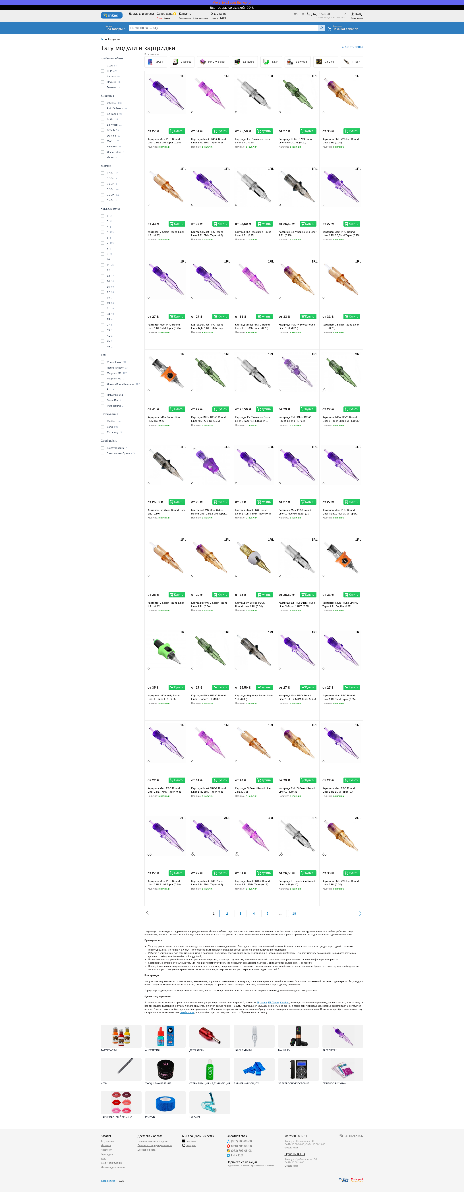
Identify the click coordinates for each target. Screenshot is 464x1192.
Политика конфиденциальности (155, 1145)
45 (110, 341)
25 (110, 319)
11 (110, 264)
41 (110, 335)
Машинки (284, 1050)
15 (110, 286)
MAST (113, 141)
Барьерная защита (246, 1083)
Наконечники (243, 1050)
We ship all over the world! (232, 2)
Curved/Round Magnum (123, 384)
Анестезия (152, 1050)
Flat (110, 389)
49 (110, 346)
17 (110, 292)
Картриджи (329, 1050)
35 (110, 330)
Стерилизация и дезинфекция (209, 1083)
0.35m (113, 194)
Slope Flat (114, 400)
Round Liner (116, 362)
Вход (358, 14)
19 (110, 303)
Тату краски (109, 1050)
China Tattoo (115, 151)
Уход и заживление (158, 1083)
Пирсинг (194, 1116)
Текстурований (117, 447)
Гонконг (113, 87)
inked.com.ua (187, 1012)
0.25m (112, 183)
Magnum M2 (115, 378)
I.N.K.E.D (237, 1155)
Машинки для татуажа (113, 1167)
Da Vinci (113, 135)
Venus (112, 157)
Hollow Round (116, 394)
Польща (114, 81)
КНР (112, 71)
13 (110, 275)
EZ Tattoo (114, 113)
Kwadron (114, 146)
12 (110, 270)
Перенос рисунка (334, 1083)
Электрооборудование (293, 1083)
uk (295, 14)
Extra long (115, 432)
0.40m (112, 200)
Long (112, 426)
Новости (215, 18)
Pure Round (115, 405)
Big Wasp (114, 124)
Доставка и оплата (150, 1136)
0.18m (112, 173)
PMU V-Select (117, 108)
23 (110, 313)
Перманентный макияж (116, 1116)
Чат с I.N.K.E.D (353, 1135)
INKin (112, 119)
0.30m (113, 189)
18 (110, 297)
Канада (113, 76)
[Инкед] (114, 15)
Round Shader (117, 367)
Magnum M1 (117, 373)
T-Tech (113, 130)
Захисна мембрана (121, 453)
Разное (150, 1116)
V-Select (114, 102)
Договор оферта (146, 1149)
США (112, 65)
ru (302, 14)
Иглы (104, 1083)
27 (110, 324)
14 (110, 281)
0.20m (112, 178)
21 (110, 308)
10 (110, 259)
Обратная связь (237, 1136)
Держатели (196, 1050)
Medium (114, 421)
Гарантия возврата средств (152, 1141)
